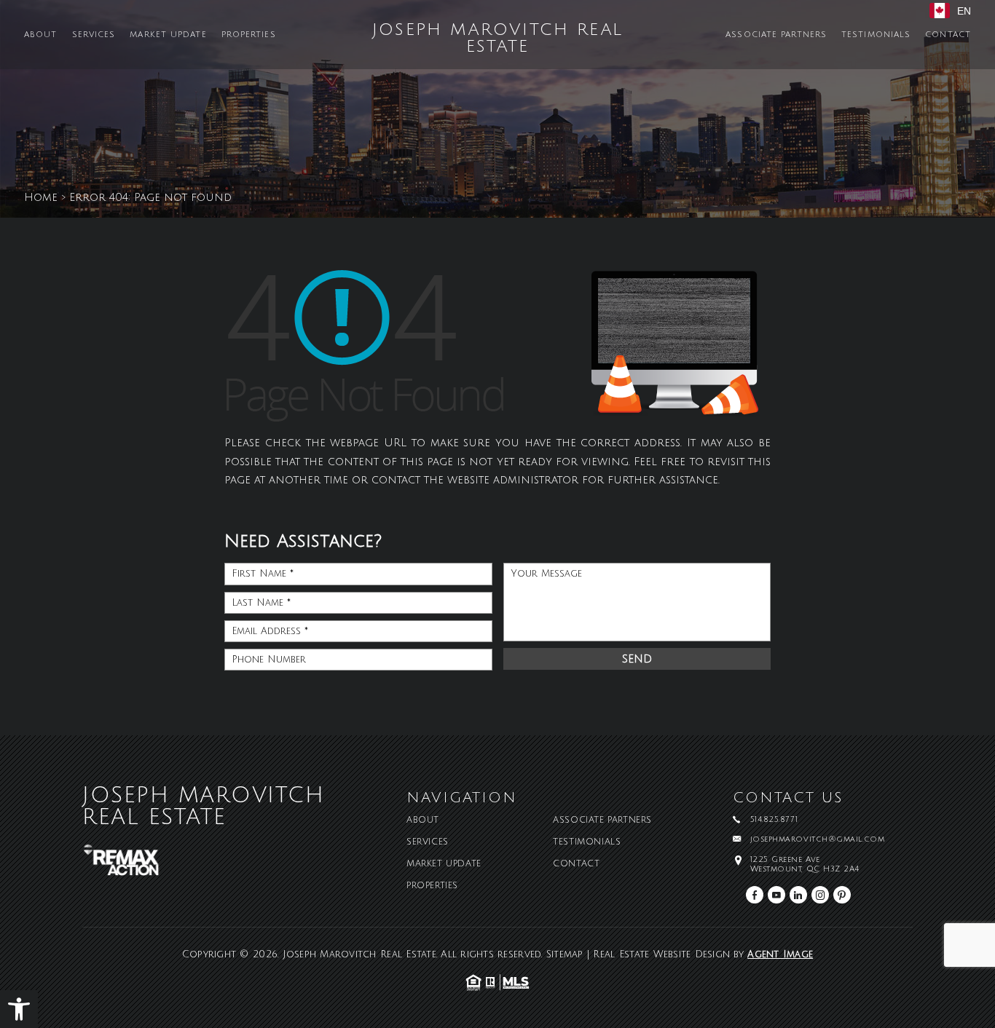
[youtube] (776, 895)
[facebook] (754, 895)
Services (94, 35)
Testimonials (876, 35)
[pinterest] (842, 895)
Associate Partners (776, 35)
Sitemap (564, 954)
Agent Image (780, 954)
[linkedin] (798, 895)
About (41, 35)
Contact (948, 35)
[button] (19, 1009)
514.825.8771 (774, 820)
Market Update (168, 35)
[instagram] (820, 895)
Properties (248, 35)
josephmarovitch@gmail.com (817, 840)
